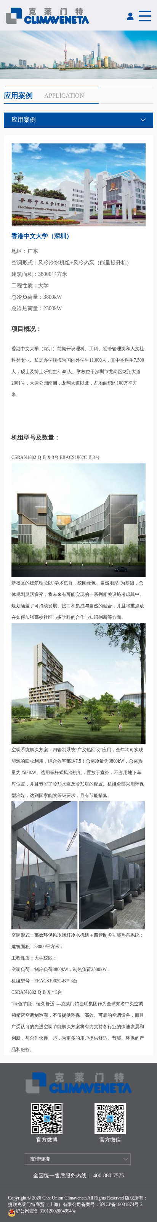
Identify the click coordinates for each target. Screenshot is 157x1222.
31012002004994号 (57, 1211)
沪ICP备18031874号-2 (121, 1204)
